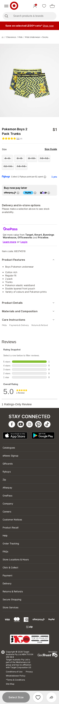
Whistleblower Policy (15, 675)
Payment (7, 575)
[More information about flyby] (45, 176)
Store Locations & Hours (16, 559)
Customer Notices (12, 519)
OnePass (7, 495)
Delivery (7, 583)
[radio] (7, 158)
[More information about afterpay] (18, 192)
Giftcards (8, 463)
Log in (23, 241)
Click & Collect (10, 567)
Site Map (10, 684)
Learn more (9, 241)
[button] (16, 697)
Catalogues (9, 447)
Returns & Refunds (13, 591)
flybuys (7, 471)
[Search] (6, 16)
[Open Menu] (6, 6)
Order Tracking (11, 543)
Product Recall (10, 527)
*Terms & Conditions (15, 680)
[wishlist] (44, 6)
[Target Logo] (14, 6)
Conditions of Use (14, 671)
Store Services (10, 607)
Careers (7, 511)
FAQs (5, 551)
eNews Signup (10, 455)
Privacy (29, 671)
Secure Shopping (12, 599)
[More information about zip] (48, 192)
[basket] (52, 6)
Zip (4, 479)
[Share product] (51, 697)
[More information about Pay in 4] (35, 192)
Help (5, 535)
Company (8, 503)
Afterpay (7, 487)
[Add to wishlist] (38, 697)
